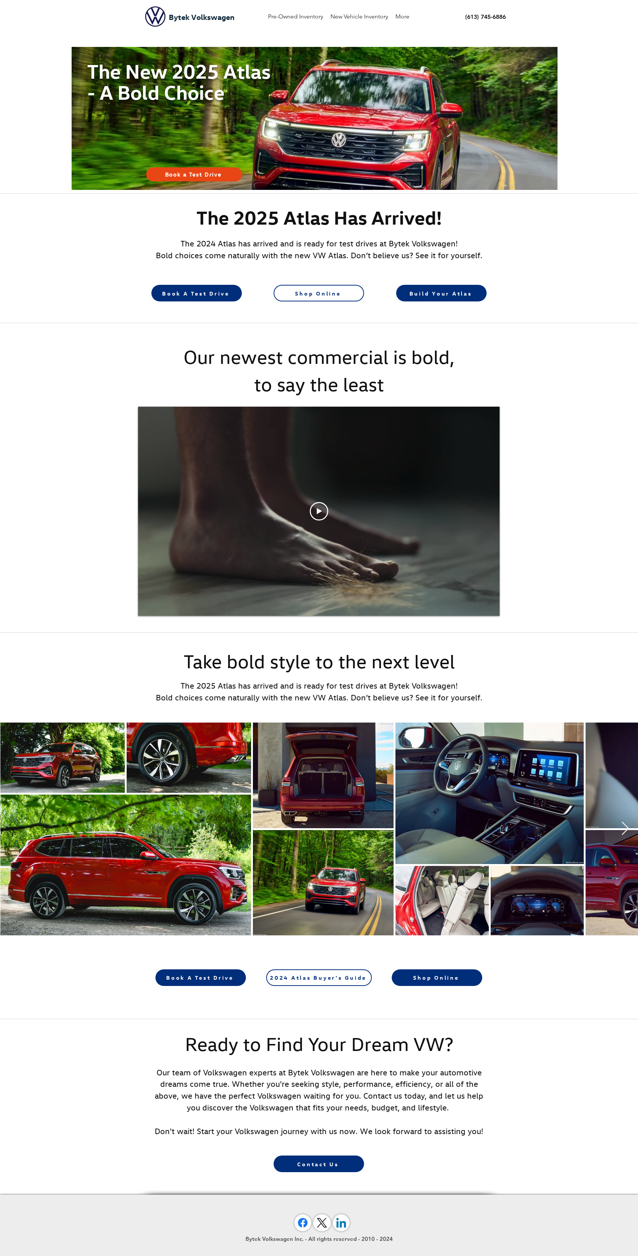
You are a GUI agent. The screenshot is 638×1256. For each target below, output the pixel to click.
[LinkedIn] (341, 1222)
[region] (313, 118)
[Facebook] (302, 1222)
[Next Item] (625, 829)
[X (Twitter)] (322, 1222)
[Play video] (319, 511)
